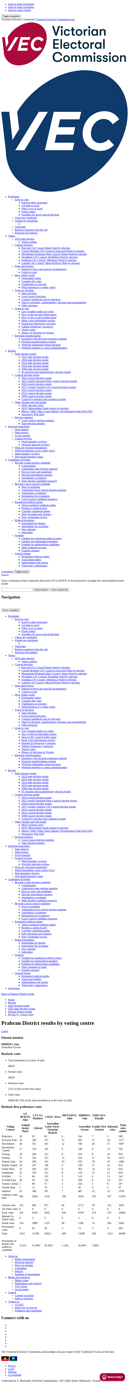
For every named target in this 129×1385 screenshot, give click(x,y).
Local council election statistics (38, 420)
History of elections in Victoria (38, 332)
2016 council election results (37, 390)
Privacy (12, 1365)
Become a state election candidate (32, 462)
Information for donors (34, 523)
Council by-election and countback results (44, 399)
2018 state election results (35, 360)
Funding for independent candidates (40, 544)
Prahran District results (20, 1011)
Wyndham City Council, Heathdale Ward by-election (50, 257)
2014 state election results (35, 363)
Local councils (22, 435)
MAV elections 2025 (33, 405)
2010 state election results (35, 366)
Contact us (13, 1301)
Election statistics (24, 417)
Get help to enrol (30, 205)
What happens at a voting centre (38, 287)
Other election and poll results (30, 402)
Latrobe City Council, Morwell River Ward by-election (51, 263)
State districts (22, 429)
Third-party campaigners (35, 565)
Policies (19, 1271)
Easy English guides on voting (38, 311)
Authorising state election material (39, 468)
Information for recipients (35, 526)
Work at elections (24, 1298)
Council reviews (23, 438)
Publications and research (28, 1283)
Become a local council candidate (32, 484)
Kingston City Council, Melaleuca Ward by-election (49, 260)
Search (5, 574)
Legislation (21, 1268)
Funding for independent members (40, 541)
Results (12, 350)
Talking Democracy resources (37, 326)
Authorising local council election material (44, 490)
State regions (21, 432)
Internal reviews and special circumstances (44, 269)
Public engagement (25, 1259)
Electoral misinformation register (39, 341)
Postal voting (28, 211)
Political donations (24, 520)
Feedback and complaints (28, 1310)
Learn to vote (22, 308)
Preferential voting (31, 278)
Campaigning (29, 465)
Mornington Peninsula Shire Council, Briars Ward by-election (54, 254)
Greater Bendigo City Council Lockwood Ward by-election (53, 251)
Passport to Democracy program (39, 323)
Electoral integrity (24, 1262)
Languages (7, 571)
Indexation (27, 532)
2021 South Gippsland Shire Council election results (49, 381)
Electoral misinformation (28, 335)
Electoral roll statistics (26, 232)
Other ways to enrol (32, 208)
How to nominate (31, 487)
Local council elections (34, 296)
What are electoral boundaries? (31, 447)
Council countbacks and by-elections (41, 299)
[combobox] (16, 589)
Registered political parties (29, 502)
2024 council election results (37, 378)
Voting (11, 235)
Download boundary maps (29, 456)
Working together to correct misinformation (44, 347)
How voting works (25, 275)
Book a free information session (38, 320)
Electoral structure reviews (36, 444)
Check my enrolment (26, 217)
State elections (29, 293)
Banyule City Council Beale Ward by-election (46, 248)
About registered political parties (39, 505)
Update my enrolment (26, 220)
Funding (19, 535)
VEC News (21, 1286)
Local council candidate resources (39, 499)
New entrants (29, 529)
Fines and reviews (24, 266)
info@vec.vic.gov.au (26, 1307)
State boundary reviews (27, 453)
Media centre (22, 1280)
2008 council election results (37, 396)
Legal (11, 1369)
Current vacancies (24, 1295)
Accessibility (15, 1375)
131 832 (19, 1304)
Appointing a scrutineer (34, 478)
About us (13, 1256)
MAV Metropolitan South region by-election (45, 408)
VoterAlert (20, 226)
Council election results (27, 375)
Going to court (29, 272)
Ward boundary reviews (34, 441)
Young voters (29, 329)
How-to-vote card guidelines (37, 471)
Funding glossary (31, 550)
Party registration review (34, 517)
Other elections (29, 305)
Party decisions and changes (36, 514)
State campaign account (34, 547)
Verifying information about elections (41, 344)
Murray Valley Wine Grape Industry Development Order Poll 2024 (57, 411)
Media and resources (19, 1277)
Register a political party (34, 508)
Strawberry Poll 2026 (33, 414)
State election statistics (33, 423)
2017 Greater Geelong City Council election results (49, 387)
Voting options (29, 242)
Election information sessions (37, 474)
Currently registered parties (36, 511)
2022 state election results (35, 356)
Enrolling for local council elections (40, 214)
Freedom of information (27, 1274)
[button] (11, 16)
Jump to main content (19, 10)
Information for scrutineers (36, 496)
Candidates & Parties (19, 459)
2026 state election (24, 239)
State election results (25, 353)
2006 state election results (35, 369)
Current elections (24, 245)
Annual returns (23, 553)
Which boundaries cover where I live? (35, 450)
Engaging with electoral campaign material (44, 338)
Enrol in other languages (34, 202)
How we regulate (24, 1265)
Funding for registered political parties (42, 538)
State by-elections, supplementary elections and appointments (54, 302)
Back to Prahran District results (17, 994)
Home (11, 999)
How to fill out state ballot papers (39, 314)
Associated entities (31, 559)
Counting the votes (31, 281)
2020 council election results (37, 384)
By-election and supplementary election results (46, 372)
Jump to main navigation (21, 4)
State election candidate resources (39, 481)
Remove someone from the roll (31, 229)
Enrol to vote (22, 199)
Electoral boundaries (19, 426)
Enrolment (13, 196)
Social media (21, 1289)
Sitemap (12, 1372)
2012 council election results (37, 393)
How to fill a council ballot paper (39, 317)
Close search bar (59, 589)
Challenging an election (34, 284)
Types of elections (24, 290)
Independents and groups (35, 562)
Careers (12, 1292)
